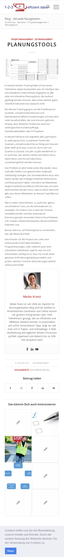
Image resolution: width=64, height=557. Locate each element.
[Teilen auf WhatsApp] (21, 387)
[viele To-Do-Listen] (32, 69)
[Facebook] (27, 349)
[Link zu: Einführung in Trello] (18, 422)
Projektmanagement (22, 39)
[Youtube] (36, 349)
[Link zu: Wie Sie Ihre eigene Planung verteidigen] (18, 449)
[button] (46, 543)
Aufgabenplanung (40, 369)
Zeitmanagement (43, 39)
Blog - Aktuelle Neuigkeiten (22, 19)
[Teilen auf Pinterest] (32, 387)
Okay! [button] (10, 551)
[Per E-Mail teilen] (53, 387)
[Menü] (54, 7)
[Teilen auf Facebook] (10, 387)
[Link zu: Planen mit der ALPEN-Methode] (18, 476)
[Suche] (46, 7)
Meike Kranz (43, 363)
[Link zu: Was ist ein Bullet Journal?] (45, 449)
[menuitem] (46, 7)
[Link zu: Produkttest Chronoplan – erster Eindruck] (45, 502)
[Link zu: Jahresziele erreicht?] (45, 422)
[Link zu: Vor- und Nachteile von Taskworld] (45, 476)
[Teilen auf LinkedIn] (43, 387)
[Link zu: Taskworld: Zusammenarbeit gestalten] (18, 502)
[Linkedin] (32, 349)
